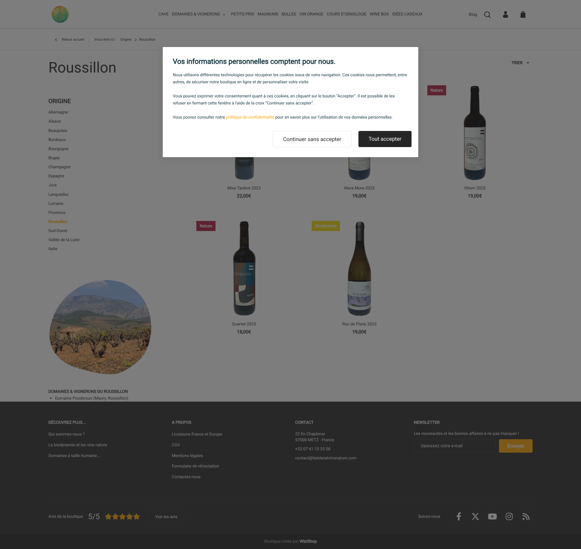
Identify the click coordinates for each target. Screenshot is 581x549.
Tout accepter (385, 139)
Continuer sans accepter (312, 139)
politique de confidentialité (250, 117)
